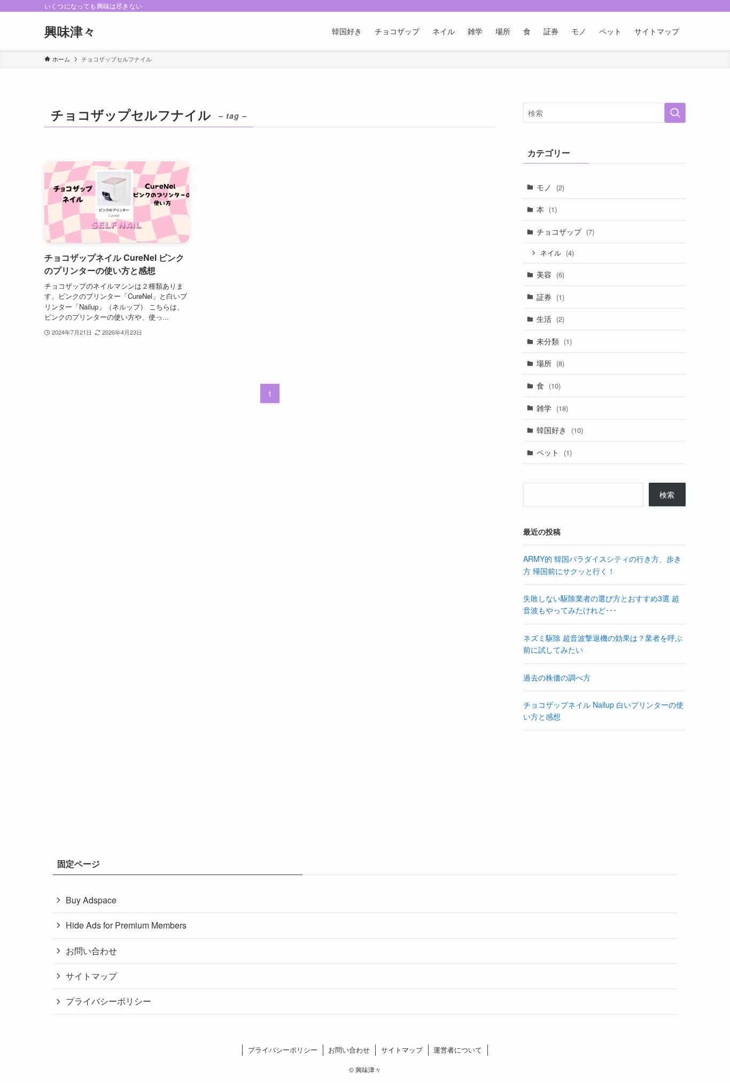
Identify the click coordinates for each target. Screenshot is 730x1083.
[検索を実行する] (675, 113)
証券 (550, 296)
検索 (666, 494)
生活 (550, 318)
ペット (554, 452)
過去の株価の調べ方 (557, 677)
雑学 (552, 408)
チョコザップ (565, 231)
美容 (550, 274)
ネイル (557, 252)
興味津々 (70, 31)
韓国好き (560, 429)
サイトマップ (91, 976)
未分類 (554, 341)
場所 (550, 363)
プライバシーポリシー (108, 1001)
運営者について (457, 1050)
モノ (550, 187)
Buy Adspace (91, 900)
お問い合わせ (91, 951)
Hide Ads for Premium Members (126, 925)
